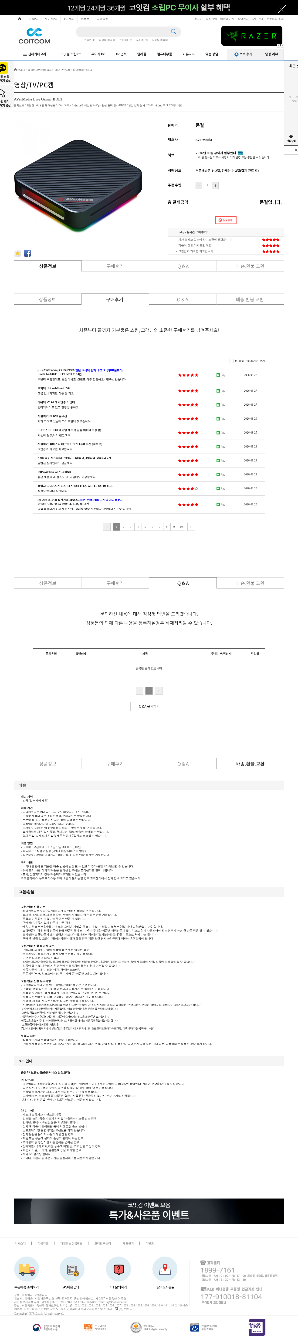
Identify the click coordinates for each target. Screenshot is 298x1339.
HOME (21, 69)
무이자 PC (142, 40)
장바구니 (257, 18)
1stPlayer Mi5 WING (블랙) (54, 472)
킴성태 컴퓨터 (107, 40)
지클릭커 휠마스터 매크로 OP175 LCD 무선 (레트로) (69, 444)
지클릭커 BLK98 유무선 (52, 416)
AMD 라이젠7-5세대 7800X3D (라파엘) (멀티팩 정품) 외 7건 (74, 458)
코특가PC (89, 40)
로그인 (198, 18)
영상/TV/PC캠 (62, 69)
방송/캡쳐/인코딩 (82, 69)
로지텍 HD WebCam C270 (53, 388)
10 (181, 526)
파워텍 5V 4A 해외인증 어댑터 (56, 402)
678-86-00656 (64, 1298)
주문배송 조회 (275, 18)
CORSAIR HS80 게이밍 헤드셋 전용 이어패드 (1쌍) (69, 430)
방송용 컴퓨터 (160, 40)
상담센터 (243, 18)
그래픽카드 (125, 40)
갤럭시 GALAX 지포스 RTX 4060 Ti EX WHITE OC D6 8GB (74, 486)
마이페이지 (227, 18)
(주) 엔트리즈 (127, 1309)
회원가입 (211, 18)
